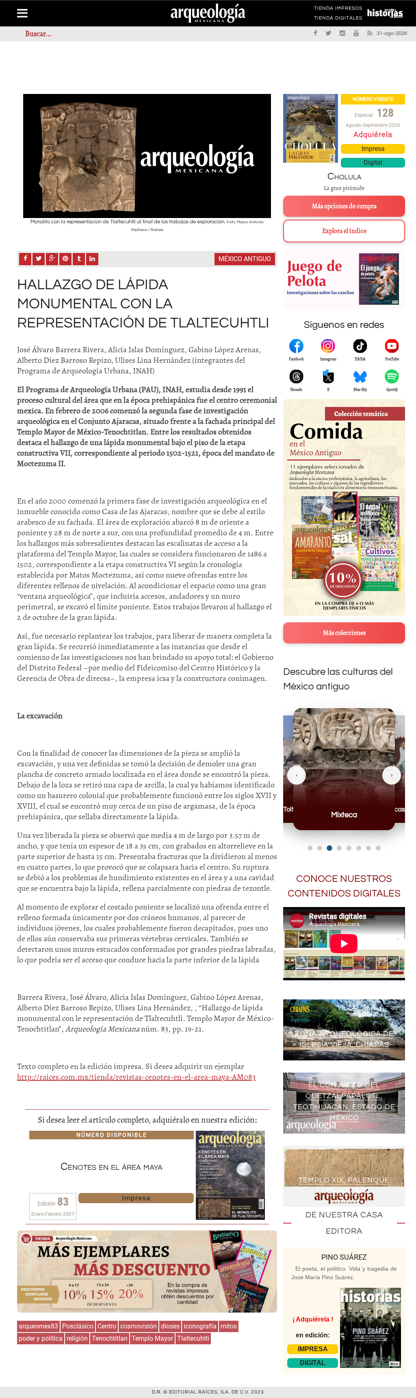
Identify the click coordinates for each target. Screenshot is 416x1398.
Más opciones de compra (344, 206)
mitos (229, 1326)
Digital (373, 162)
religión (77, 1338)
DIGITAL (312, 1362)
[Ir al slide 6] (358, 848)
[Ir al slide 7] (368, 848)
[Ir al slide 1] (310, 848)
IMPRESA (313, 1349)
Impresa (136, 1198)
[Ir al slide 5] (349, 848)
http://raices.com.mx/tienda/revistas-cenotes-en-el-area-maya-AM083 (136, 1076)
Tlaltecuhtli (193, 1338)
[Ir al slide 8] (378, 848)
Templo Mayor (152, 1338)
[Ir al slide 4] (339, 848)
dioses (170, 1326)
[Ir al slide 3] (329, 848)
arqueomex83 (38, 1326)
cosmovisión (138, 1326)
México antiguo (245, 259)
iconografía (200, 1326)
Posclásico (77, 1326)
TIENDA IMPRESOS (338, 10)
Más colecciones (344, 632)
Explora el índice (344, 231)
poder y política (41, 1338)
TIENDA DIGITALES (338, 19)
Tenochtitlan (110, 1338)
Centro (107, 1326)
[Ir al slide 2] (319, 848)
